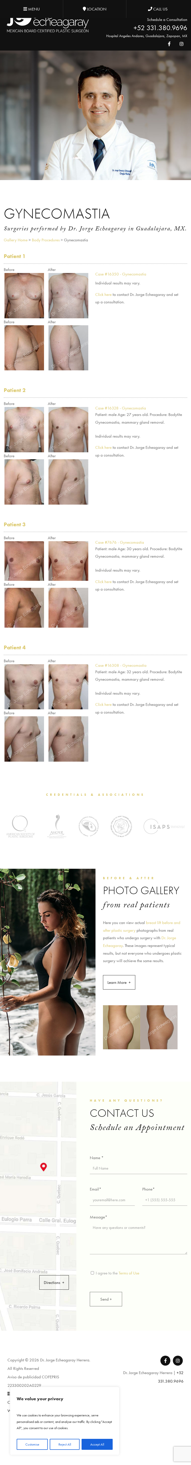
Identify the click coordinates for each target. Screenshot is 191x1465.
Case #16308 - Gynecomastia (120, 665)
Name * (97, 1157)
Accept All (97, 1444)
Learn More (117, 982)
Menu (33, 9)
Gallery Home (16, 240)
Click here (103, 294)
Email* (95, 1189)
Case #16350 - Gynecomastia (120, 274)
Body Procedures (46, 240)
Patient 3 (15, 524)
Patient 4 (15, 647)
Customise (32, 1444)
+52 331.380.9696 (160, 27)
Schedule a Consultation (167, 19)
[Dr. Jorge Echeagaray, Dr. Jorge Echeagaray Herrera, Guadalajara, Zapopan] (48, 19)
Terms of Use (129, 1273)
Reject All (64, 1444)
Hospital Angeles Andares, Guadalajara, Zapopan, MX (146, 35)
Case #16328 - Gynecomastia (120, 408)
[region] (64, 1421)
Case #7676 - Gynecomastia (119, 542)
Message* (98, 1217)
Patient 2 (15, 390)
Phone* (148, 1189)
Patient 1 (15, 256)
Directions (52, 1282)
